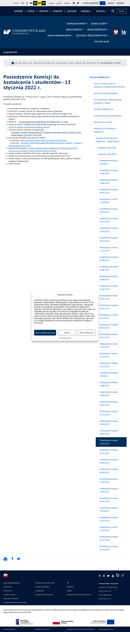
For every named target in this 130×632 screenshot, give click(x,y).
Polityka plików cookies (65, 338)
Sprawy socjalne (98, 23)
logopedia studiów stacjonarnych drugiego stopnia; (29, 127)
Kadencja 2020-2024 (107, 154)
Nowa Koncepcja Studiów (105, 93)
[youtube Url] (113, 576)
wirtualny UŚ (39, 591)
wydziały (85, 11)
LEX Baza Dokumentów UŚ (44, 595)
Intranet (121, 11)
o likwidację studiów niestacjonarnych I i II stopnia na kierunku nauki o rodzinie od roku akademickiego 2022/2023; (46, 133)
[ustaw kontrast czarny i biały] (31, 3)
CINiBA (69, 591)
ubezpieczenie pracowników (45, 583)
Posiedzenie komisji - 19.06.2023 (109, 278)
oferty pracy (7, 591)
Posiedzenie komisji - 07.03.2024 (109, 210)
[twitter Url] (108, 576)
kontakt (120, 3)
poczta (111, 3)
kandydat (18, 11)
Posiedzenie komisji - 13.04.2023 (109, 316)
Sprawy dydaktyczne (99, 77)
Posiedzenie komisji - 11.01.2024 (109, 220)
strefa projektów (90, 3)
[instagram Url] (104, 576)
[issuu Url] (117, 576)
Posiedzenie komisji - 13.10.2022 (109, 355)
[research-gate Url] (122, 576)
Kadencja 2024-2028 (107, 147)
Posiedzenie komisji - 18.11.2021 (109, 452)
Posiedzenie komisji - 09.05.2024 (109, 191)
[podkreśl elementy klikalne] (78, 3)
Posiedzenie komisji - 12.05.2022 (109, 413)
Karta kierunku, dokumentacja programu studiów (107, 101)
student (31, 11)
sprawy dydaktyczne (96, 29)
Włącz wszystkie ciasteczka (45, 332)
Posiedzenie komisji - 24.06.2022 (109, 384)
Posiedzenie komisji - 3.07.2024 (109, 162)
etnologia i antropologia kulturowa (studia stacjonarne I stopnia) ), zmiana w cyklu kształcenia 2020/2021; (45, 144)
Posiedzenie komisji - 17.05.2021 (109, 490)
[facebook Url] (99, 576)
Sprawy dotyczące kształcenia (108, 115)
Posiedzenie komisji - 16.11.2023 (109, 239)
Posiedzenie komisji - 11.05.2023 (109, 307)
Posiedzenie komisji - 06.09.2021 (109, 471)
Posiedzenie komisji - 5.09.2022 (109, 374)
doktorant (43, 11)
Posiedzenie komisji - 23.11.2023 (109, 230)
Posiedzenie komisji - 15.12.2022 (109, 345)
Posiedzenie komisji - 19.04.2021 (109, 509)
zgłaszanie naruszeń (10, 598)
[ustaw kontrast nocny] (27, 3)
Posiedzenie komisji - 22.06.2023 (109, 259)
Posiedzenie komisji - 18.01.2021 (109, 500)
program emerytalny (42, 587)
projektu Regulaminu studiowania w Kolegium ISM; (39, 121)
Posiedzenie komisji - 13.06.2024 (109, 182)
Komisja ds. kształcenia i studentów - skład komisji (107, 140)
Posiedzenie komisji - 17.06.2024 (109, 172)
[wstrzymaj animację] (74, 3)
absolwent (58, 11)
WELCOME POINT (102, 41)
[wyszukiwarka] (113, 11)
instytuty (100, 11)
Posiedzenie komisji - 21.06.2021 (109, 481)
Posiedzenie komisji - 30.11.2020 (109, 538)
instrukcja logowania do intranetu (15, 602)
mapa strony (7, 587)
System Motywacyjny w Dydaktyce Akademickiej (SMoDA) (109, 85)
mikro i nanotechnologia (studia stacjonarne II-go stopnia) (43, 140)
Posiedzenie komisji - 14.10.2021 (109, 461)
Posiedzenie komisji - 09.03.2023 (109, 326)
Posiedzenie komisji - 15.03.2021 (109, 529)
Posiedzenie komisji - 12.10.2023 (109, 249)
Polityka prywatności (9, 629)
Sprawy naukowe (74, 29)
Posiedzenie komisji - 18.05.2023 (109, 297)
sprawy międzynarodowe (59, 35)
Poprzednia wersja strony (42, 629)
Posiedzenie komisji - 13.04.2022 (109, 423)
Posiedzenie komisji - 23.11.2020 (109, 519)
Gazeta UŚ (70, 587)
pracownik (71, 11)
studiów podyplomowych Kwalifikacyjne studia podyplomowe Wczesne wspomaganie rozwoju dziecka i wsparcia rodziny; (43, 149)
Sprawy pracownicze (76, 23)
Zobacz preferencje (86, 332)
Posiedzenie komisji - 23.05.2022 (109, 403)
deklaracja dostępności (11, 583)
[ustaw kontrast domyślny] (23, 3)
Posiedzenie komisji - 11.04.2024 (109, 201)
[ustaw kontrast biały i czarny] (35, 3)
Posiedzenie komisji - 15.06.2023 (109, 288)
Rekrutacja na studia (103, 122)
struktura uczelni (9, 595)
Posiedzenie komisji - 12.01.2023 (109, 336)
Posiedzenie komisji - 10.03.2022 (109, 432)
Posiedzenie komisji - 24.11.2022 (109, 365)
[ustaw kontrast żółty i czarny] (44, 3)
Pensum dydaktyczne (103, 109)
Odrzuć (66, 332)
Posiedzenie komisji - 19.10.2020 (109, 548)
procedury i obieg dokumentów (91, 35)
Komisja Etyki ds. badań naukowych (79, 595)
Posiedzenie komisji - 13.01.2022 (109, 442)
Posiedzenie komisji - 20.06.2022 (109, 394)
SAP (68, 583)
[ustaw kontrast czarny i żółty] (39, 3)
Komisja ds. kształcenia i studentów (105, 130)
